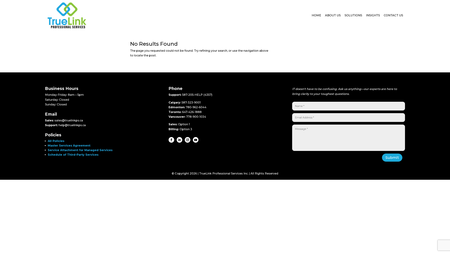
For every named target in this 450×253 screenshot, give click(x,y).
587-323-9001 (191, 102)
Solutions (353, 15)
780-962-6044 (196, 107)
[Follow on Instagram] (187, 140)
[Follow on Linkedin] (179, 140)
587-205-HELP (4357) (197, 94)
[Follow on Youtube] (195, 140)
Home (316, 15)
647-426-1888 (192, 112)
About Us (333, 15)
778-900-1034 (196, 116)
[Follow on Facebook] (171, 140)
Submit (392, 157)
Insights (373, 15)
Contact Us (393, 15)
